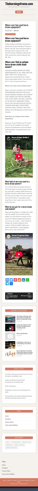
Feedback (8, 419)
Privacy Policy (9, 422)
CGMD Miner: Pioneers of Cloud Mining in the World (24, 343)
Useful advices (19, 445)
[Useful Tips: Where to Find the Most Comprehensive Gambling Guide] (10, 327)
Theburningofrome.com (19, 3)
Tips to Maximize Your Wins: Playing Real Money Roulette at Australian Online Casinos (25, 352)
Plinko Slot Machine (22, 333)
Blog (7, 442)
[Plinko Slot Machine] (10, 336)
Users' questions (11, 447)
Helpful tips (10, 34)
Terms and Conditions (11, 425)
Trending (9, 445)
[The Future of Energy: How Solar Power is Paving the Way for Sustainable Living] (10, 319)
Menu (19, 12)
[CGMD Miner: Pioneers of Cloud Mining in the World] (10, 345)
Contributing (15, 442)
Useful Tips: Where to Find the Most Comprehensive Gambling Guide (24, 326)
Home (4, 480)
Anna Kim (16, 31)
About (7, 416)
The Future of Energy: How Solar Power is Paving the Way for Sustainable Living (24, 318)
